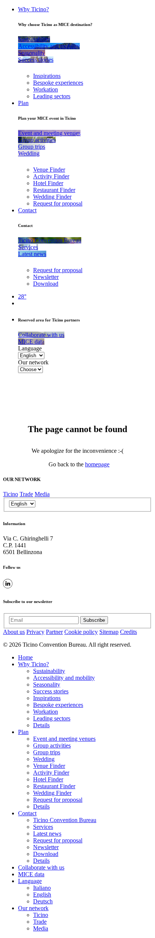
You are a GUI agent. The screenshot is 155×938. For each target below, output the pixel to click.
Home (25, 657)
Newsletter (46, 277)
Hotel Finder (48, 183)
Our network (33, 362)
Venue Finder (49, 169)
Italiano (42, 888)
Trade (26, 494)
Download (45, 283)
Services (43, 827)
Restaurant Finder (54, 190)
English (42, 894)
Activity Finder (51, 176)
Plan (23, 103)
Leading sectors (51, 96)
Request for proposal (57, 203)
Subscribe (94, 620)
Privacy (35, 632)
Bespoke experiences (58, 82)
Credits (128, 632)
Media (42, 494)
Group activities (52, 745)
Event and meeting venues (64, 738)
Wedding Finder (52, 196)
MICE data (31, 874)
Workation (45, 89)
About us (14, 632)
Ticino (10, 494)
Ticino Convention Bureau (64, 820)
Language (30, 348)
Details (41, 725)
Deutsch (43, 901)
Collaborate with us (41, 867)
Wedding (44, 759)
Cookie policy (81, 632)
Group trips (46, 752)
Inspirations (47, 76)
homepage (97, 464)
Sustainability (49, 671)
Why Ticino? (33, 9)
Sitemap (109, 632)
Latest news (47, 833)
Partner (54, 632)
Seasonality (46, 684)
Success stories (50, 691)
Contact (27, 210)
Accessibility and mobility (64, 678)
